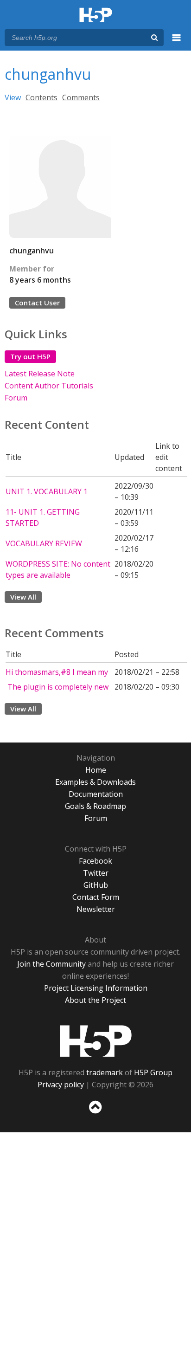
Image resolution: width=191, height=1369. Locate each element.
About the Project (95, 1000)
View (13, 97)
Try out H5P (30, 356)
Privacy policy (61, 1084)
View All (23, 596)
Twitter (95, 873)
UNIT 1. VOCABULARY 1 (47, 491)
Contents (41, 97)
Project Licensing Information (95, 988)
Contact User (37, 302)
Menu (176, 42)
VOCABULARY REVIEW (44, 543)
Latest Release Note (40, 373)
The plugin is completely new (57, 687)
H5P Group (153, 1072)
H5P (95, 1041)
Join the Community (51, 964)
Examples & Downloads (95, 782)
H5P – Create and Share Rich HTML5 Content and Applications (96, 15)
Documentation (96, 794)
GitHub (95, 885)
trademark (104, 1072)
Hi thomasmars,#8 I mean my (57, 672)
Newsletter (95, 909)
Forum (16, 398)
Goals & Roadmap (95, 806)
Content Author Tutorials (49, 386)
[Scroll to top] (95, 1113)
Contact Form (95, 897)
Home (95, 770)
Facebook (95, 861)
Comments (81, 97)
